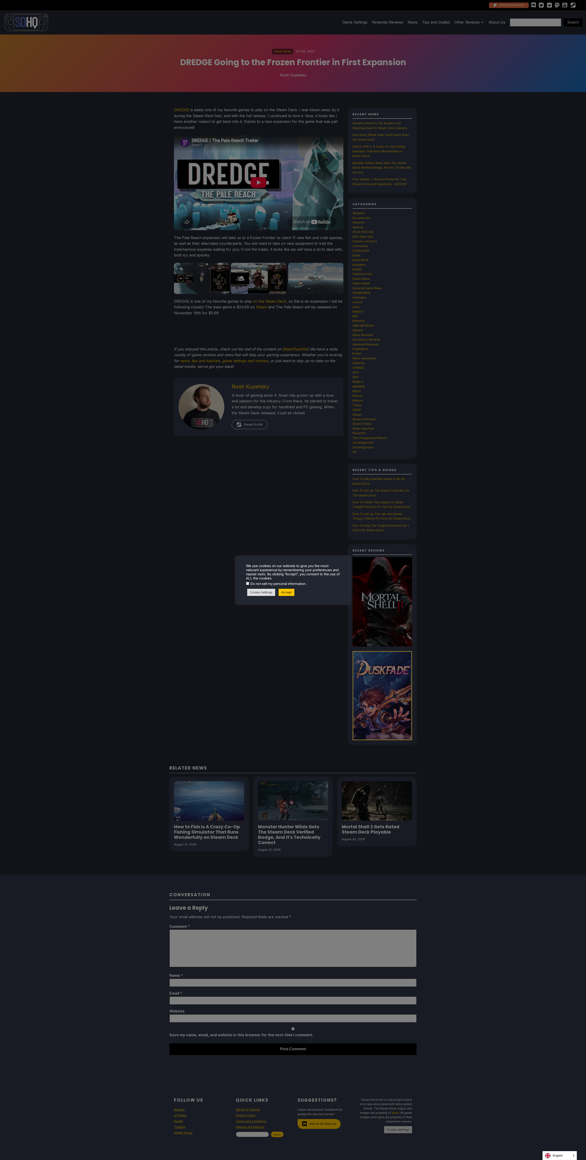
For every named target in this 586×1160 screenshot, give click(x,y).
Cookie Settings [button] (261, 592)
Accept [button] (286, 592)
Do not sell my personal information (277, 584)
